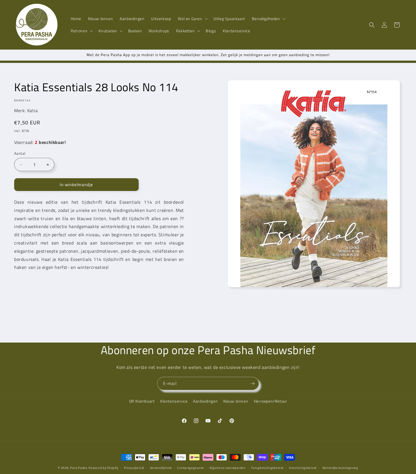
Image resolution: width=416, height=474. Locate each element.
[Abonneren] (252, 383)
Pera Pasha (78, 468)
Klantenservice (173, 401)
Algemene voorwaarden (227, 467)
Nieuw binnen (235, 401)
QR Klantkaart (142, 401)
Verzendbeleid (161, 467)
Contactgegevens (190, 467)
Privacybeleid (134, 467)
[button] (192, 19)
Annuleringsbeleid (303, 467)
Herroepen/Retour (270, 401)
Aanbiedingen (205, 401)
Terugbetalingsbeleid (267, 467)
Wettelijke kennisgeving (340, 467)
